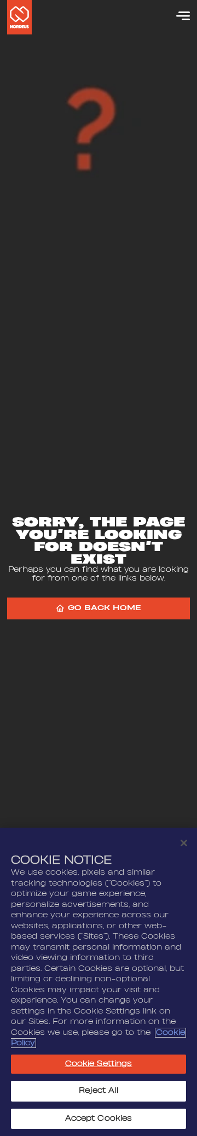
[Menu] (177, 16)
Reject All (98, 1090)
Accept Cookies (98, 1118)
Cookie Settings (98, 1064)
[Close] (184, 843)
